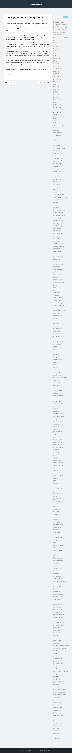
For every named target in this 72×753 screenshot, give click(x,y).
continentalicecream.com (58, 395)
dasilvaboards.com (56, 387)
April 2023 (55, 96)
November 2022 (56, 104)
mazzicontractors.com (57, 655)
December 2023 (56, 83)
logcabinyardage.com (57, 561)
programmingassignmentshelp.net (60, 148)
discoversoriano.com (57, 365)
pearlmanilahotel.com (57, 179)
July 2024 (55, 71)
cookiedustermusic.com (58, 493)
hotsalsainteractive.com (57, 132)
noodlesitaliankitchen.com (58, 166)
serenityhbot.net (56, 575)
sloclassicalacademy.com (58, 385)
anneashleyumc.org (57, 599)
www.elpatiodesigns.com (58, 663)
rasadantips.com (56, 142)
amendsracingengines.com (58, 594)
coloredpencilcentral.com (58, 243)
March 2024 (55, 78)
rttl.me (54, 726)
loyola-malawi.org (56, 347)
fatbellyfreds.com (56, 661)
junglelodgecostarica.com (58, 462)
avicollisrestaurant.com (57, 512)
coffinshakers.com (56, 434)
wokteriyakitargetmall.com (58, 303)
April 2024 (55, 76)
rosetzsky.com (56, 418)
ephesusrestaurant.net (57, 658)
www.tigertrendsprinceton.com (59, 581)
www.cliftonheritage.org (58, 617)
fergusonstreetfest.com (58, 682)
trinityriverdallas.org (57, 329)
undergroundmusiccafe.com (58, 735)
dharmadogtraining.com (58, 723)
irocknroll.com (56, 253)
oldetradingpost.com (57, 213)
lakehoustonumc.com (57, 570)
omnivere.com (56, 140)
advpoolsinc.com (56, 519)
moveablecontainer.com (57, 207)
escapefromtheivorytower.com (59, 233)
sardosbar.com (56, 261)
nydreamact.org (56, 168)
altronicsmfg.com (56, 145)
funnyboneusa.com (57, 491)
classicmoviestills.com (57, 362)
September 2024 (56, 68)
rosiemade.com (56, 277)
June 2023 (55, 92)
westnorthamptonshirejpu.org (59, 200)
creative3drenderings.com (58, 558)
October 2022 (56, 105)
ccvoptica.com (56, 627)
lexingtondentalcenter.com (58, 305)
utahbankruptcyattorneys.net (59, 251)
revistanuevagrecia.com (57, 421)
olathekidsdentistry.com (58, 280)
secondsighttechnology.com (58, 297)
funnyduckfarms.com (57, 702)
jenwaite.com (55, 704)
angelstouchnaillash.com (58, 289)
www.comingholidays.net (58, 369)
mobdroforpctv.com (57, 357)
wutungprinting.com (57, 472)
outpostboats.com (56, 351)
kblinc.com (55, 272)
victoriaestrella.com (57, 506)
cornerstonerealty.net (57, 643)
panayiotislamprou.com (57, 192)
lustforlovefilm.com (57, 406)
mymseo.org (55, 720)
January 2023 (55, 101)
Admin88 (18, 19)
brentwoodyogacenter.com (58, 622)
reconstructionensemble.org (59, 494)
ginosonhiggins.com (57, 470)
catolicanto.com (56, 326)
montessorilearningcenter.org (59, 681)
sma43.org (55, 619)
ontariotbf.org (56, 161)
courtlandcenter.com (57, 509)
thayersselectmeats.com (58, 545)
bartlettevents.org (56, 205)
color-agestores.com (57, 344)
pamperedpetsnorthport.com (59, 275)
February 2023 (56, 99)
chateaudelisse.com (57, 195)
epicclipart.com (56, 178)
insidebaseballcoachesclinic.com (59, 689)
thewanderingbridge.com (58, 439)
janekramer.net (56, 449)
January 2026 (55, 52)
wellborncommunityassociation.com (60, 197)
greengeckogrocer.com (57, 300)
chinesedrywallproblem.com (58, 486)
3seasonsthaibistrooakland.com (59, 333)
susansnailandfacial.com (57, 578)
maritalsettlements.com (57, 473)
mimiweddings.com (57, 730)
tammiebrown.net (56, 455)
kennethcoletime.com (57, 442)
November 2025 (56, 55)
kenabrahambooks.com (57, 401)
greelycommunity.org (57, 414)
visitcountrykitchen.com (58, 465)
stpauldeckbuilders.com (58, 602)
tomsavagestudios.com (57, 315)
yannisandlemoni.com (57, 269)
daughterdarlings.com (57, 128)
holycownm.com (56, 499)
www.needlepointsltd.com (58, 612)
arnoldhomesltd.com (57, 241)
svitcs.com (55, 534)
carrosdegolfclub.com (57, 225)
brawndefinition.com (57, 393)
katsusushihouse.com (57, 413)
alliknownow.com (56, 380)
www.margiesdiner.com (57, 609)
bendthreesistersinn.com (58, 488)
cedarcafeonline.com (57, 135)
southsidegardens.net (57, 651)
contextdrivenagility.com (58, 431)
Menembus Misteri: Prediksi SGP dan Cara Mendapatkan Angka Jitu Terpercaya (60, 29)
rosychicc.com (56, 349)
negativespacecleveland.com (58, 481)
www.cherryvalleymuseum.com (59, 210)
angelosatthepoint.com (57, 521)
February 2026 (56, 50)
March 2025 (55, 63)
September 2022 (56, 107)
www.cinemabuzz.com (57, 637)
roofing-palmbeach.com (57, 238)
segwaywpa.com (56, 548)
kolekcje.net (55, 325)
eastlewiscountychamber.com (59, 382)
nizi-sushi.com (56, 450)
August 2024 (55, 69)
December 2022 (56, 102)
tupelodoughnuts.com (57, 279)
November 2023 (56, 84)
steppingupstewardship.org (58, 625)
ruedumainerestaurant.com (58, 416)
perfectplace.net (56, 331)
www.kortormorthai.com (58, 596)
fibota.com (55, 666)
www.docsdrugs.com (57, 607)
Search (54, 14)
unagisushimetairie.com (58, 169)
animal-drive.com (56, 540)
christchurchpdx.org (57, 400)
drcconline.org (56, 514)
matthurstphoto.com (57, 686)
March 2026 (55, 48)
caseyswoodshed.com (57, 526)
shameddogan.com (56, 555)
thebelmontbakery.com (57, 155)
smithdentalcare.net (57, 733)
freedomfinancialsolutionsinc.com (59, 591)
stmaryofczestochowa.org (58, 436)
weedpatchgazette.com (57, 271)
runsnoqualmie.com (57, 606)
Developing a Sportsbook (45, 82)
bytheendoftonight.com (57, 352)
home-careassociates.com (58, 338)
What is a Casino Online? (11, 82)
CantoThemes (47, 750)
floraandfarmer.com (57, 228)
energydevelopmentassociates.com (60, 227)
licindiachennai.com (57, 127)
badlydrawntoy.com (57, 568)
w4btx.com (55, 287)
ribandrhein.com (56, 323)
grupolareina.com (56, 209)
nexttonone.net (56, 573)
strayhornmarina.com (57, 390)
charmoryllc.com (56, 372)
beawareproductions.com (58, 429)
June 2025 (55, 61)
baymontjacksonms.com (57, 476)
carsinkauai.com (56, 691)
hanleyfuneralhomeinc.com (58, 282)
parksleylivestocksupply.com (58, 341)
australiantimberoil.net (57, 218)
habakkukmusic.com (57, 571)
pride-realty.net (56, 695)
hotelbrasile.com (56, 202)
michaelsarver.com (56, 298)
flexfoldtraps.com (56, 592)
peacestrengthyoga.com (58, 589)
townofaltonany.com (57, 478)
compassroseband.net (57, 537)
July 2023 (55, 91)
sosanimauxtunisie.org (57, 184)
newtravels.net (56, 151)
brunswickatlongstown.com (58, 445)
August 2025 (55, 60)
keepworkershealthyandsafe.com (59, 164)
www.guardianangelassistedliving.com (60, 671)
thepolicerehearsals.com (58, 378)
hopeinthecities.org (57, 354)
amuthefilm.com (56, 405)
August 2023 (55, 89)
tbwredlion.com (56, 676)
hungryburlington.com (57, 444)
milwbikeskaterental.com (58, 475)
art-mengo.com (56, 452)
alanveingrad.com (56, 468)
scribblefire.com (56, 334)
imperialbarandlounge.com (58, 246)
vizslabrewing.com (56, 266)
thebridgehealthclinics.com (58, 552)
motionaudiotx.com (57, 725)
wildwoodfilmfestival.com (58, 199)
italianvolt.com (56, 262)
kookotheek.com (56, 191)
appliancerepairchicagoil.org (58, 160)
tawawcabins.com (56, 258)
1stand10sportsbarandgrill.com (59, 285)
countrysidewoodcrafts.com (58, 158)
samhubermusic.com (57, 736)
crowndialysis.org (56, 308)
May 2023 (55, 94)
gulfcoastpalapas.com (57, 550)
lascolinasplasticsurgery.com (58, 615)
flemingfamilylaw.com (57, 710)
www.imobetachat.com (57, 565)
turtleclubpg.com (56, 503)
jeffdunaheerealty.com (57, 588)
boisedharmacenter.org (57, 343)
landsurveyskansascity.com (58, 601)
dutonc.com (36, 4)
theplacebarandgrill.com (58, 516)
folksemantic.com (56, 259)
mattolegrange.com (57, 460)
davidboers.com (56, 563)
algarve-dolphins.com (57, 467)
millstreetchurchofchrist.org (59, 692)
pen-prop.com (56, 579)
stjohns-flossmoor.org (57, 490)
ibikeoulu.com (56, 432)
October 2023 (56, 86)
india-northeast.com (57, 236)
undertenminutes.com (57, 138)
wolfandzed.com (56, 633)
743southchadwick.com (57, 235)
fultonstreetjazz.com (57, 204)
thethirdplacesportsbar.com (58, 656)
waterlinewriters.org (57, 553)
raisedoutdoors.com (57, 248)
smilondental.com (56, 292)
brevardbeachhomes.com (58, 231)
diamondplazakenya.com (58, 674)
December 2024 (56, 66)
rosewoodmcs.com (57, 640)
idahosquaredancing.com (58, 256)
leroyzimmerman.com (57, 707)
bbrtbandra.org (56, 174)
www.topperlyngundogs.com (59, 584)
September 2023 (56, 87)
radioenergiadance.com (57, 189)
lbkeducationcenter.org (57, 328)
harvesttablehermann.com (58, 223)
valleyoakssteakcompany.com (58, 524)
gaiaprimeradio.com (57, 454)
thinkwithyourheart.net (58, 249)
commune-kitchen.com (57, 403)
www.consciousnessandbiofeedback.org (61, 645)
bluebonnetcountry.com (58, 176)
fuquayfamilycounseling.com (58, 715)
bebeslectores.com (57, 217)
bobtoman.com (56, 182)
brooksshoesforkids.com (58, 543)
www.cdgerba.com (56, 668)
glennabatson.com (56, 388)
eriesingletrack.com (57, 274)
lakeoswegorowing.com (57, 713)
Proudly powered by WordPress (29, 750)
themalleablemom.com (57, 441)
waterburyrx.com (56, 517)
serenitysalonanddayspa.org (58, 133)
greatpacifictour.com (57, 504)
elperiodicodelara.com (57, 124)
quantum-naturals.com (57, 679)
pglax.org (55, 480)
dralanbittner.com (56, 267)
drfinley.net (55, 709)
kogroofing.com (56, 186)
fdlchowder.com (56, 610)
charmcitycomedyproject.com (59, 427)
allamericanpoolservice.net (58, 311)
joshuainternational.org (57, 576)
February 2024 (56, 79)
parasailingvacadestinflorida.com (59, 694)
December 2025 (56, 53)
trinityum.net (55, 653)
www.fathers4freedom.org (58, 583)
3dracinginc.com (56, 374)
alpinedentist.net (56, 187)
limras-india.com (56, 122)
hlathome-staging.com (57, 302)
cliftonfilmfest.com (57, 244)
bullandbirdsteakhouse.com (58, 614)
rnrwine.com (55, 712)
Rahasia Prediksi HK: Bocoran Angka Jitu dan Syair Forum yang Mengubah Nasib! (60, 37)
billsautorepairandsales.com (58, 677)
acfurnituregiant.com (57, 137)
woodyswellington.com (57, 659)
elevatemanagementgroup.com (59, 705)
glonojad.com (55, 419)
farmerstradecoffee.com (58, 560)
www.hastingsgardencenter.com (59, 648)
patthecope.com (56, 532)
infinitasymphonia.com (57, 409)
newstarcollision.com (57, 293)
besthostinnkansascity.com (58, 731)
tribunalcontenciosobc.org (58, 383)
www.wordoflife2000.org (58, 254)
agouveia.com (56, 717)
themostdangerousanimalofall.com (60, 377)
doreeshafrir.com (56, 426)
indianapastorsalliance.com (58, 522)
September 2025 (56, 58)
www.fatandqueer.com (57, 597)
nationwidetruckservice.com (58, 501)
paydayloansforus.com (57, 153)
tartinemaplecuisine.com (58, 447)
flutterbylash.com (56, 699)
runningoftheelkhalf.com (58, 586)
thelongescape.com (57, 458)
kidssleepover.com (56, 150)
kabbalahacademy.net (57, 290)
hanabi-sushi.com (56, 632)
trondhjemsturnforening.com (59, 673)
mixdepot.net (55, 638)
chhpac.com (55, 722)
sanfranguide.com (56, 370)
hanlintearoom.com (57, 700)
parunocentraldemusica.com (58, 669)
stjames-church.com (57, 423)
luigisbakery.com (56, 630)
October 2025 (56, 56)
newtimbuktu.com (56, 143)
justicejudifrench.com (57, 437)
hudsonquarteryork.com (58, 664)
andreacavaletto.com (57, 339)
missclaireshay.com (57, 120)
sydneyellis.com (56, 307)
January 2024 (55, 81)
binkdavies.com (56, 398)
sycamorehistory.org (57, 641)
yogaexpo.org (56, 336)
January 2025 (55, 65)
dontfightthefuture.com (58, 240)
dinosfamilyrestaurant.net (58, 220)
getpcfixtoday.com (56, 173)
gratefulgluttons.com (57, 356)
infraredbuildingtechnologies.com (60, 222)
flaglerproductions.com (57, 392)
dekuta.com (55, 635)
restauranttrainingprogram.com (59, 310)
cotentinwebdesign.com (58, 212)
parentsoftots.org (56, 557)
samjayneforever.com (57, 684)
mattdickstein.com (56, 566)
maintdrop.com (56, 181)
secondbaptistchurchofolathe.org (59, 718)
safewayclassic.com (57, 156)
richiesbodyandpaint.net (58, 125)
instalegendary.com (57, 163)
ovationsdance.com (57, 321)
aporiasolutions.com (57, 547)
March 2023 (55, 97)
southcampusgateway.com (58, 194)
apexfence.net (56, 738)
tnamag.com (55, 542)
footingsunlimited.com (57, 604)
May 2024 (55, 74)
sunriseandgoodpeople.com (58, 485)
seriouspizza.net (56, 535)
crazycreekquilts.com (57, 396)
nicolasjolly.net (56, 408)
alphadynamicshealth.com (58, 697)
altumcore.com (56, 539)
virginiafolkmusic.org (57, 320)
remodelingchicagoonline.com (59, 620)
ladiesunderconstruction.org (59, 215)
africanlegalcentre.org (57, 411)
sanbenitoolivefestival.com (58, 361)
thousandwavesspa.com (57, 508)
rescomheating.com (57, 728)
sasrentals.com (56, 295)
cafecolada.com (56, 364)
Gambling (25, 19)
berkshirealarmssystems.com (58, 264)
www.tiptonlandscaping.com (58, 624)
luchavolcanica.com (57, 498)
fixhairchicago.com (57, 527)
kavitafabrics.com (56, 496)
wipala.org (55, 346)
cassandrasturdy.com (57, 359)
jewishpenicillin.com (57, 313)
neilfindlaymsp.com (57, 511)
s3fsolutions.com (56, 230)
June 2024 (55, 73)
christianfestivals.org (57, 463)
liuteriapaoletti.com (57, 483)
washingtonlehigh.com (57, 628)
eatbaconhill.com (56, 146)
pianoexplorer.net (56, 650)
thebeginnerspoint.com (57, 367)
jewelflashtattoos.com (57, 171)
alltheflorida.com (56, 687)
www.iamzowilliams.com (58, 646)
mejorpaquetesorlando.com (58, 284)
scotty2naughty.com (57, 424)
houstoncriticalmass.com (58, 375)
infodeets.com (56, 130)
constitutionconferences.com (59, 530)
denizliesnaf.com (56, 529)
